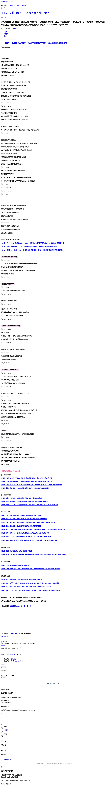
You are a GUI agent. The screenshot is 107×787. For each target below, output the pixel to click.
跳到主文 (3, 17)
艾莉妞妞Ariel (8, 759)
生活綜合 (14, 28)
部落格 (6, 34)
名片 (5, 36)
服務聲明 (69, 763)
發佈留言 (3, 677)
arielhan (3, 645)
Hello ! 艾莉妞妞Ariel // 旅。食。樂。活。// (26, 12)
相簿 (5, 32)
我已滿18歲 (4, 783)
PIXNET (41, 763)
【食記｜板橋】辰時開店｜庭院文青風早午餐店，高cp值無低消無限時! (35, 43)
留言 (15, 654)
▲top (2, 664)
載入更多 (3, 667)
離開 (10, 783)
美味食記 (13, 659)
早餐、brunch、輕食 (17, 661)
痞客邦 (12, 654)
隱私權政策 (63, 763)
